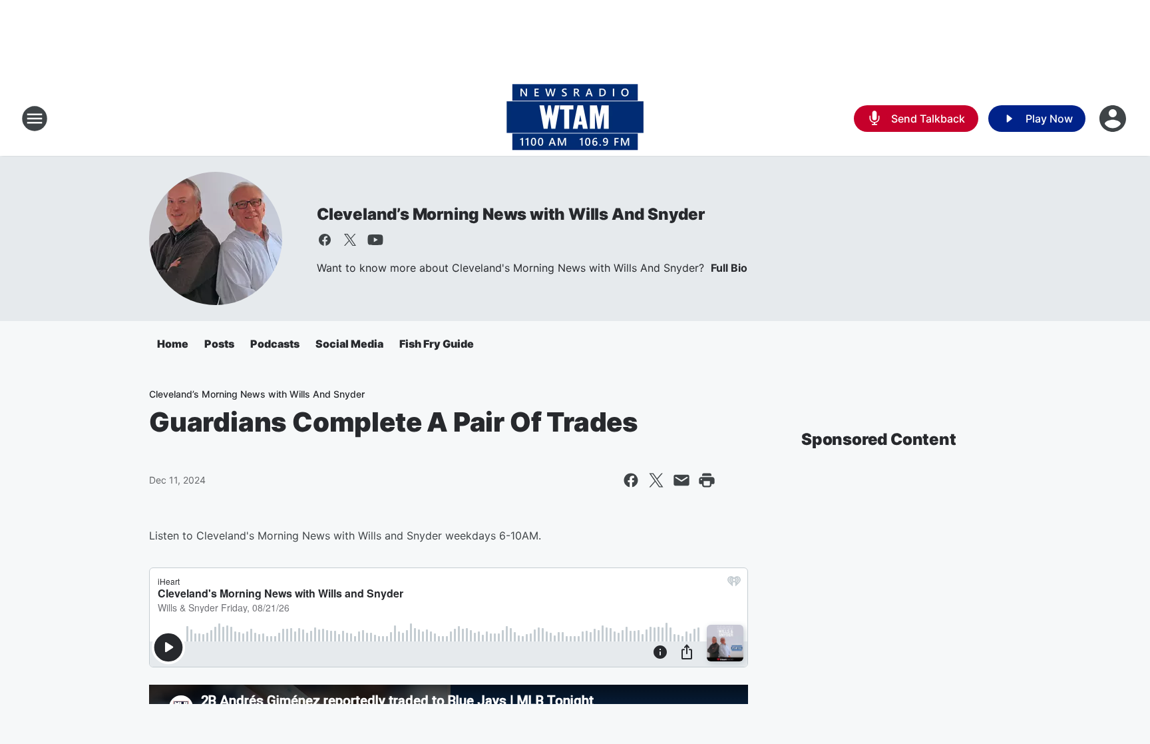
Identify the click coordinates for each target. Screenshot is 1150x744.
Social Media (349, 343)
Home (172, 343)
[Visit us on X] (350, 240)
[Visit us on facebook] (325, 240)
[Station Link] (575, 118)
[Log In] (1114, 118)
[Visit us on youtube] (375, 240)
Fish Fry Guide (436, 343)
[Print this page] (706, 480)
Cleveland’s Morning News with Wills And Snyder (511, 214)
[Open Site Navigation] (34, 118)
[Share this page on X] (656, 480)
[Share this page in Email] (681, 480)
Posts (219, 343)
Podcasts (274, 343)
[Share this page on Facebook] (631, 480)
